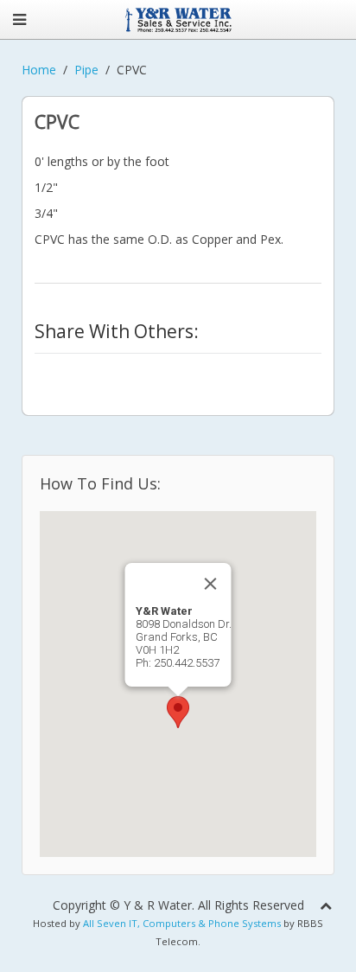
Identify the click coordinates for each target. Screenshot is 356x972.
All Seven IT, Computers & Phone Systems (182, 923)
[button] (178, 712)
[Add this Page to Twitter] (45, 393)
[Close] (211, 583)
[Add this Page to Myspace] (259, 372)
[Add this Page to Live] (286, 372)
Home (39, 69)
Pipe (86, 69)
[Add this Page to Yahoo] (98, 372)
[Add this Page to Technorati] (71, 372)
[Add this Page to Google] (45, 372)
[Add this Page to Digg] (178, 372)
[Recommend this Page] (71, 393)
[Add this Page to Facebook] (205, 372)
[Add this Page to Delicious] (125, 372)
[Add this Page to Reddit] (232, 372)
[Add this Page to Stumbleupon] (152, 372)
